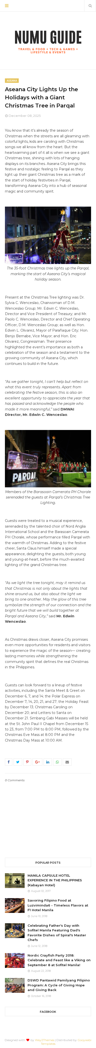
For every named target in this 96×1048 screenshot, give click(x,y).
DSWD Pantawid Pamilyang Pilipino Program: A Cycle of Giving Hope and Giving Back (59, 985)
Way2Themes (44, 1040)
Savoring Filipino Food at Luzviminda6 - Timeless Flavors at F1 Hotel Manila (58, 905)
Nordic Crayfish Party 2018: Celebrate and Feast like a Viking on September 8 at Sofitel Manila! (59, 960)
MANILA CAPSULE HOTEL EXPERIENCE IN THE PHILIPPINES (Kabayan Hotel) (55, 880)
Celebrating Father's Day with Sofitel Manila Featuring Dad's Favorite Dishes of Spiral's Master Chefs (57, 933)
